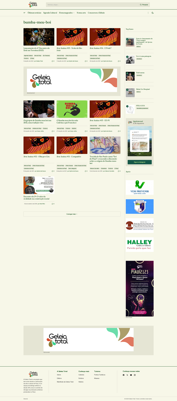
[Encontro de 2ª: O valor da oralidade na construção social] (39, 185)
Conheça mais (84, 371)
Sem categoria (72, 168)
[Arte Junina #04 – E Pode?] (105, 37)
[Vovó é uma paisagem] (130, 59)
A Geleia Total (62, 371)
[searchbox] (92, 4)
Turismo (97, 371)
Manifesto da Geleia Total (65, 382)
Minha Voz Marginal (143, 89)
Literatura (139, 59)
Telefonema (140, 73)
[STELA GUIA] (130, 109)
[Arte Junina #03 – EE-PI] (105, 109)
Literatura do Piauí (62, 58)
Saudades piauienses (142, 108)
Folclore (26, 58)
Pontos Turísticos (99, 375)
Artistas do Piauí (37, 128)
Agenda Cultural (28, 55)
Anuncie (26, 399)
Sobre (59, 375)
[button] (24, 13)
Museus (96, 378)
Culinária (81, 375)
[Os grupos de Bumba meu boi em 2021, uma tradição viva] (39, 109)
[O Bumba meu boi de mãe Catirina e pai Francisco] (72, 109)
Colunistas (104, 168)
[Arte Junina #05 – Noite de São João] (72, 37)
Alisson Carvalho (94, 168)
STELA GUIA (140, 106)
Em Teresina (46, 55)
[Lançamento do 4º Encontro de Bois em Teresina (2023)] (39, 37)
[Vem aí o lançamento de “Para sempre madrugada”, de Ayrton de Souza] (130, 42)
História (74, 128)
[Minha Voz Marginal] (130, 92)
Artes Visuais (102, 125)
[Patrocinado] (72, 80)
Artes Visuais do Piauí (71, 55)
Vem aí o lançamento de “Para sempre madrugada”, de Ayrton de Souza (144, 41)
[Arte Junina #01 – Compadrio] (72, 145)
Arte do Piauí (37, 55)
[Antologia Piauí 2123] (140, 289)
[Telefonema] (130, 76)
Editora (138, 46)
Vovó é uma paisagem (143, 56)
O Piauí (32, 58)
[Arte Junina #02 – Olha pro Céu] (39, 145)
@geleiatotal (138, 121)
